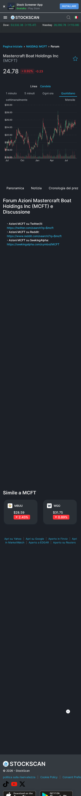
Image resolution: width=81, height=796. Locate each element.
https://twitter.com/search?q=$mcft (30, 227)
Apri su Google (35, 538)
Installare (69, 6)
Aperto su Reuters (64, 542)
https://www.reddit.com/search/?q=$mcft (34, 236)
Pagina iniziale (13, 46)
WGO (57, 505)
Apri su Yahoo (12, 538)
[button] (5, 17)
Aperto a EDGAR (39, 542)
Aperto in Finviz (58, 538)
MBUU (18, 505)
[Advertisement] (40, 172)
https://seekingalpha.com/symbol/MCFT (33, 244)
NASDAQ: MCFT (37, 46)
